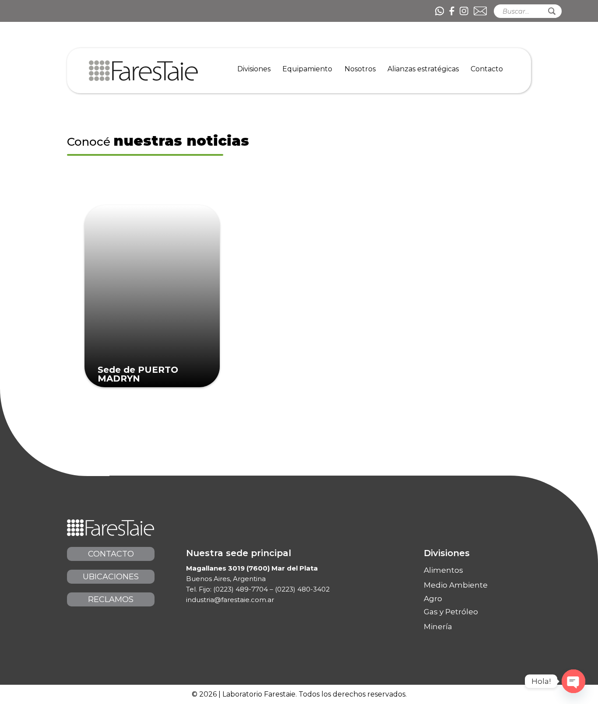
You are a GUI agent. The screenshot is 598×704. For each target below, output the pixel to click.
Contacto (111, 554)
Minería (438, 626)
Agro (433, 598)
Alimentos (443, 570)
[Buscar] (552, 11)
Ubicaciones (111, 576)
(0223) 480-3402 (302, 589)
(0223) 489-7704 (240, 589)
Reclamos (111, 599)
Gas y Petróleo (451, 611)
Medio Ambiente (456, 585)
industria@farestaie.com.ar (230, 599)
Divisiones (447, 553)
